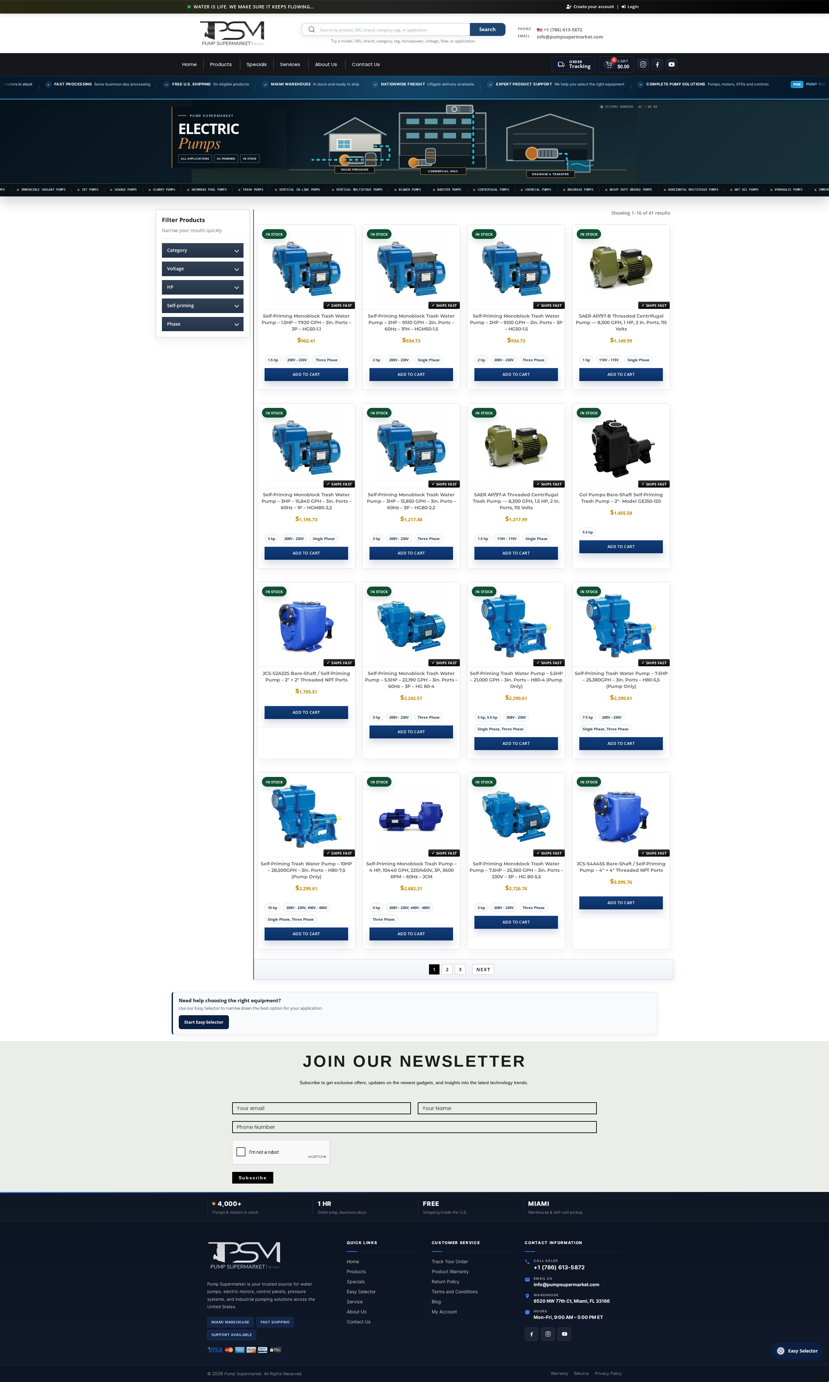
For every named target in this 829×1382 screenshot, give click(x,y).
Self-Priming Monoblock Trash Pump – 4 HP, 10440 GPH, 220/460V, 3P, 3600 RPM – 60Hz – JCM (411, 870)
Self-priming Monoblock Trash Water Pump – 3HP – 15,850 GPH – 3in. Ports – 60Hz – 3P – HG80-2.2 (411, 501)
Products (356, 1271)
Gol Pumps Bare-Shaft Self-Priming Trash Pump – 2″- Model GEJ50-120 (621, 498)
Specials (356, 1281)
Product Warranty (450, 1271)
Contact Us (358, 1321)
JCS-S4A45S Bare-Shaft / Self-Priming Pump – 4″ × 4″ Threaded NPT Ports (621, 867)
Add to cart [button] (306, 374)
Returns (581, 1373)
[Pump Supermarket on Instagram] (548, 1334)
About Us (356, 1311)
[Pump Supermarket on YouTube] (564, 1334)
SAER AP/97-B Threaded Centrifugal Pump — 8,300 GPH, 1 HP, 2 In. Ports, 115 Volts (621, 322)
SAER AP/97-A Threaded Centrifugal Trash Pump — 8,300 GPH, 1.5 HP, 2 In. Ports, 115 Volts (516, 501)
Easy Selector (361, 1291)
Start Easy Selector (203, 1022)
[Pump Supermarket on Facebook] (531, 1334)
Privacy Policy (608, 1373)
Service (355, 1301)
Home (353, 1261)
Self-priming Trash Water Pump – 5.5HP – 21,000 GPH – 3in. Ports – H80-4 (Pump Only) (516, 679)
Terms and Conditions (455, 1291)
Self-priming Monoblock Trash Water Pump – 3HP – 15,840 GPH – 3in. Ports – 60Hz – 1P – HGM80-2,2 (306, 501)
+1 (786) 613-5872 (562, 30)
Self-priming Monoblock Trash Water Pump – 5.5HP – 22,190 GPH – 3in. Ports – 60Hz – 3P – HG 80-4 (411, 679)
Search (487, 29)
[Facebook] (657, 64)
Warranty (559, 1373)
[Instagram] (643, 64)
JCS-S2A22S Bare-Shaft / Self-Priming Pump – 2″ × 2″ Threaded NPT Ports (306, 676)
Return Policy (446, 1281)
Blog (436, 1301)
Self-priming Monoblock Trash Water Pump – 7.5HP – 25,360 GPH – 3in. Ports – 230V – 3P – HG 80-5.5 (516, 870)
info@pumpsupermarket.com (570, 37)
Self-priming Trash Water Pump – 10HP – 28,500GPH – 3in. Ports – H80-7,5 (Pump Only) (306, 870)
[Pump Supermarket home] (270, 1256)
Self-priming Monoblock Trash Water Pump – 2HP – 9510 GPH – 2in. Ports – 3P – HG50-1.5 (516, 322)
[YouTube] (671, 64)
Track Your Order (450, 1261)
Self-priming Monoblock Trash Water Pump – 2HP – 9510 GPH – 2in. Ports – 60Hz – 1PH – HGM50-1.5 (411, 322)
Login (633, 6)
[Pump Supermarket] (232, 33)
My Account (444, 1311)
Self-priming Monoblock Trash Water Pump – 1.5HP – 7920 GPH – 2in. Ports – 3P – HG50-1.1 (306, 322)
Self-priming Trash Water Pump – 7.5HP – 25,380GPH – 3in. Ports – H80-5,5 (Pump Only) (621, 679)
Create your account (593, 6)
